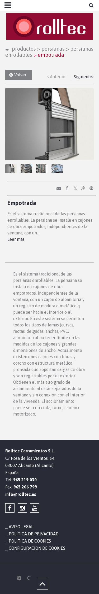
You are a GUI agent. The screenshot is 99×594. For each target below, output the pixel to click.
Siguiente (83, 76)
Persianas (51, 49)
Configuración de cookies (37, 548)
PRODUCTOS (24, 49)
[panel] (19, 578)
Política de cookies (30, 541)
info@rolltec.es (20, 494)
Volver (20, 74)
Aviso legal (21, 526)
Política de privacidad (34, 533)
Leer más (16, 239)
